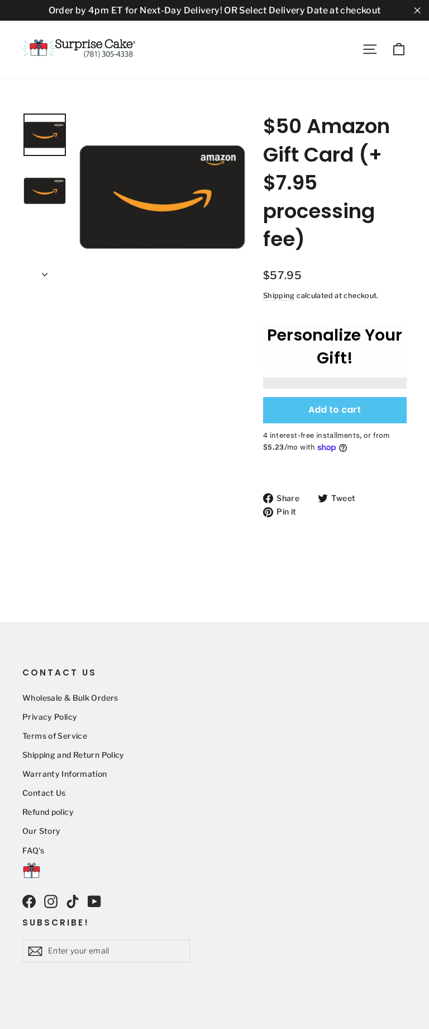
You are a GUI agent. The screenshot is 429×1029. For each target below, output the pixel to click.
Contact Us (44, 793)
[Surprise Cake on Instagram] (51, 901)
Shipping (279, 295)
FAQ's (33, 850)
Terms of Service (54, 735)
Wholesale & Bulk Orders (70, 697)
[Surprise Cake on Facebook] (29, 901)
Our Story (41, 831)
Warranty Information (64, 774)
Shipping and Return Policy (73, 754)
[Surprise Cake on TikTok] (72, 901)
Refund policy (48, 812)
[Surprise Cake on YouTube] (94, 901)
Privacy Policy (49, 716)
